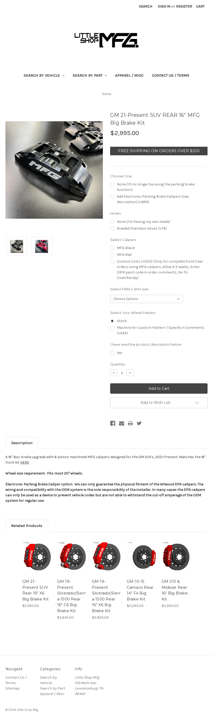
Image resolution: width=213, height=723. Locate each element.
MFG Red (124, 254)
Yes (119, 353)
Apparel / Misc (129, 75)
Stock (122, 321)
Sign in (164, 6)
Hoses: (115, 213)
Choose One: (121, 176)
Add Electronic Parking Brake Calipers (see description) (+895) (153, 199)
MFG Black (126, 248)
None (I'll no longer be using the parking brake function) (156, 187)
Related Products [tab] (26, 525)
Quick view (37, 550)
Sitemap (12, 688)
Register (184, 6)
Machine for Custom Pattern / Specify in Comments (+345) (160, 330)
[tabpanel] (36, 573)
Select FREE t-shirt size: (129, 289)
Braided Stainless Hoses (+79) (142, 228)
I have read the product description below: (146, 344)
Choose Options (37, 563)
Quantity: (117, 364)
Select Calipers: (123, 240)
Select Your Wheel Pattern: (133, 313)
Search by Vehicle (42, 75)
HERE (24, 462)
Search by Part (88, 75)
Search (145, 6)
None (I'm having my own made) (143, 221)
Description (21, 442)
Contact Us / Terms (170, 75)
